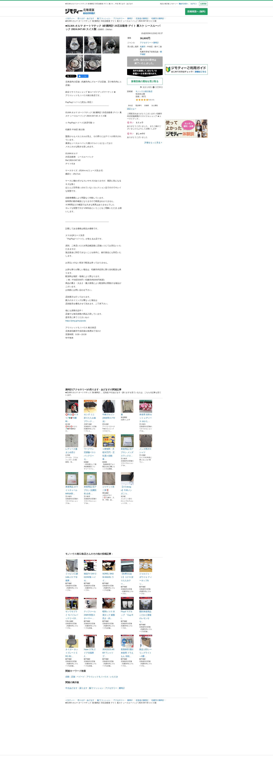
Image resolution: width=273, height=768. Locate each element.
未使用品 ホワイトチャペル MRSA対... (71, 490)
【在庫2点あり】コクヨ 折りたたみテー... (127, 579)
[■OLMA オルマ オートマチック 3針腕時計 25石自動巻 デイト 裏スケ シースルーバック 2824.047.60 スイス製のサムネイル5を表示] (93, 63)
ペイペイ (81, 677)
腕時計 (130, 18)
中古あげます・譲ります (76, 688)
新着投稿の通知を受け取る (145, 81)
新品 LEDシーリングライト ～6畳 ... (145, 652)
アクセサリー (118, 18)
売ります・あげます (85, 18)
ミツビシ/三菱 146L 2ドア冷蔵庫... (71, 577)
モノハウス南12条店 (144, 91)
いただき (114, 677)
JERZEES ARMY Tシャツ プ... (108, 652)
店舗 (73, 677)
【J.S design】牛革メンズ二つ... (126, 490)
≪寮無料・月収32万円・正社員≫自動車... (108, 454)
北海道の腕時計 (142, 18)
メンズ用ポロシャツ (145, 450)
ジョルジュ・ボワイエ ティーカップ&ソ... (145, 579)
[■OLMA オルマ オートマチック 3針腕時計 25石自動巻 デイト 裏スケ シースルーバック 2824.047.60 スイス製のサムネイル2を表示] (93, 45)
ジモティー (70, 18)
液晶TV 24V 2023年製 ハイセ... (90, 577)
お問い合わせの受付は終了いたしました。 (145, 61)
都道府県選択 (89, 13)
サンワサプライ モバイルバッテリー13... (71, 614)
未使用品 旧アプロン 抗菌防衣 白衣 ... (90, 490)
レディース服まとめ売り (71, 450)
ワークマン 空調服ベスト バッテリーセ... (90, 454)
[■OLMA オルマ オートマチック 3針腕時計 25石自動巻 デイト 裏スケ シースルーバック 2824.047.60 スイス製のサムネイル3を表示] (111, 45)
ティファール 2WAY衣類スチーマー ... (90, 614)
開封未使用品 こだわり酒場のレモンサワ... (145, 616)
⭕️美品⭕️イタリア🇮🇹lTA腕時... (71, 417)
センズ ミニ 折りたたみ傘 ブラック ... (90, 417)
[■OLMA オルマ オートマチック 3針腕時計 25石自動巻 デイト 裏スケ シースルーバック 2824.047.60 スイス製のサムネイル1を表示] (74, 45)
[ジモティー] (73, 11)
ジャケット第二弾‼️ (108, 488)
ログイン (194, 4)
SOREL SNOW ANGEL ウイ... (108, 577)
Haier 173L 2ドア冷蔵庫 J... (89, 652)
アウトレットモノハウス (97, 677)
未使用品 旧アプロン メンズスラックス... (127, 452)
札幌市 (142, 47)
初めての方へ (183, 4)
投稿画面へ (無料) (196, 11)
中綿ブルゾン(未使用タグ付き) (108, 417)
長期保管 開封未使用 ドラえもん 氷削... (127, 652)
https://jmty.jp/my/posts (75, 321)
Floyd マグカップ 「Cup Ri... (127, 614)
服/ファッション (103, 18)
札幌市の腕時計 (157, 18)
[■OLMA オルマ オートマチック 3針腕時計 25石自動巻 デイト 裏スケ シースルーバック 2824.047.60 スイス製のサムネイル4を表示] (74, 63)
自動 (67, 677)
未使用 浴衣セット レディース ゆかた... (145, 417)
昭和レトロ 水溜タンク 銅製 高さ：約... (108, 614)
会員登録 (203, 4)
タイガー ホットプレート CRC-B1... (71, 652)
